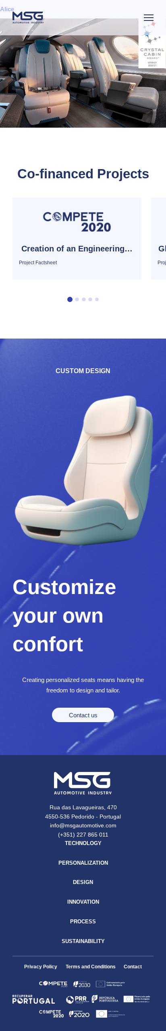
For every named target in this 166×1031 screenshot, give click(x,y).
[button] (70, 299)
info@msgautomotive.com (83, 825)
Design (83, 882)
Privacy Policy (40, 966)
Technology (83, 843)
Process (83, 922)
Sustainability (83, 941)
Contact (133, 966)
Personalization (83, 863)
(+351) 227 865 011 (83, 834)
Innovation (83, 902)
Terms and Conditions (91, 966)
